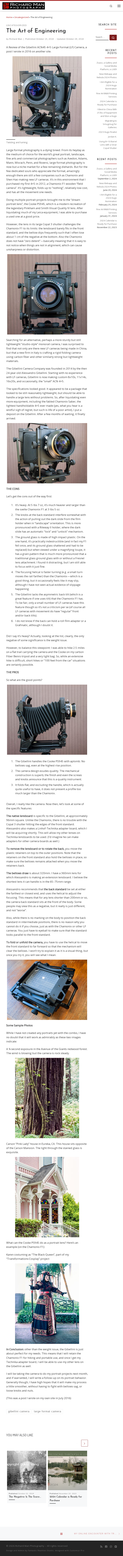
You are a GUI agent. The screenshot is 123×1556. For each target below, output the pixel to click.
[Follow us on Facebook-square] (106, 1547)
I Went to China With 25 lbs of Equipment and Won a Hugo (107, 112)
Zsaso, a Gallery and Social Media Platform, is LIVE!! (107, 66)
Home (9, 17)
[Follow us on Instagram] (111, 1547)
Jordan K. (112, 136)
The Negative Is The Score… (25, 1497)
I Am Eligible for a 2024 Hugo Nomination (108, 85)
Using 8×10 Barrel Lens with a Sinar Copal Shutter (108, 144)
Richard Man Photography (29, 1545)
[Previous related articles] (77, 1443)
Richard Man (15, 39)
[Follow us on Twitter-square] (116, 1547)
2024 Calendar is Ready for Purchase (107, 103)
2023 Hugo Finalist (108, 132)
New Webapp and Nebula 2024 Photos (107, 75)
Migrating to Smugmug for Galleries (110, 124)
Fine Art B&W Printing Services (106, 95)
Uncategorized (21, 17)
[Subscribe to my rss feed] (101, 1547)
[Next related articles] (84, 1443)
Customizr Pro (77, 1550)
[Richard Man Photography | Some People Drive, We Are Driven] (23, 5)
